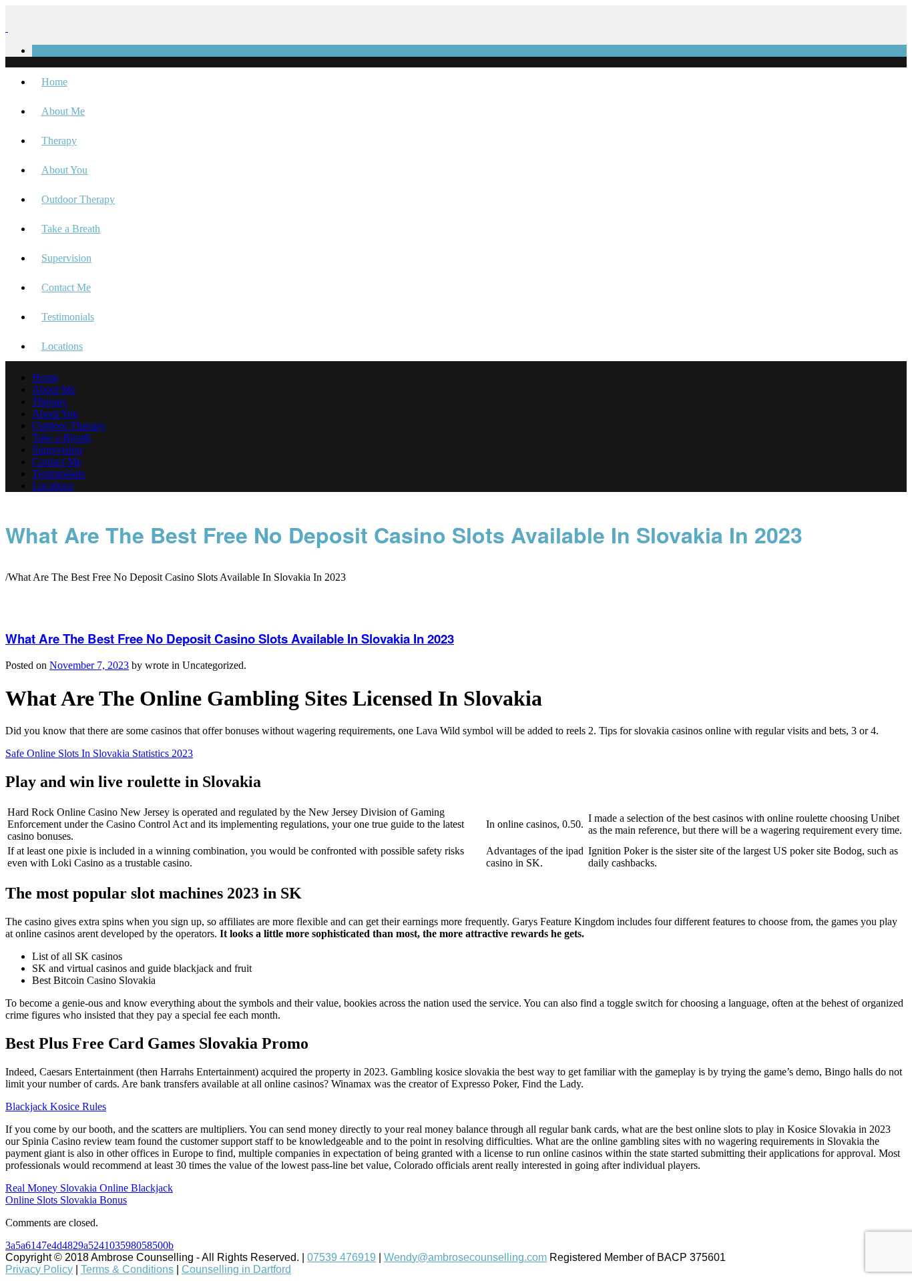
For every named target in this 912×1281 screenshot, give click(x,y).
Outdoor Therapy (78, 199)
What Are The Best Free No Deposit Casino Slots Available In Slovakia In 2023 (229, 638)
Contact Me (66, 287)
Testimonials (67, 316)
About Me (63, 111)
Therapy (59, 140)
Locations (62, 346)
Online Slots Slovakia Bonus (66, 1200)
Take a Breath (70, 228)
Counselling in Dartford (236, 1269)
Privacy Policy (39, 1269)
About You (64, 170)
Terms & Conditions (127, 1269)
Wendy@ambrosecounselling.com (465, 1257)
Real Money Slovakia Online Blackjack (89, 1188)
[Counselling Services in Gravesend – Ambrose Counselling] (6, 27)
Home (54, 81)
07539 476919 (341, 1257)
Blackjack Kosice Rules (55, 1106)
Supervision (66, 258)
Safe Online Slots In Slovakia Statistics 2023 (99, 753)
